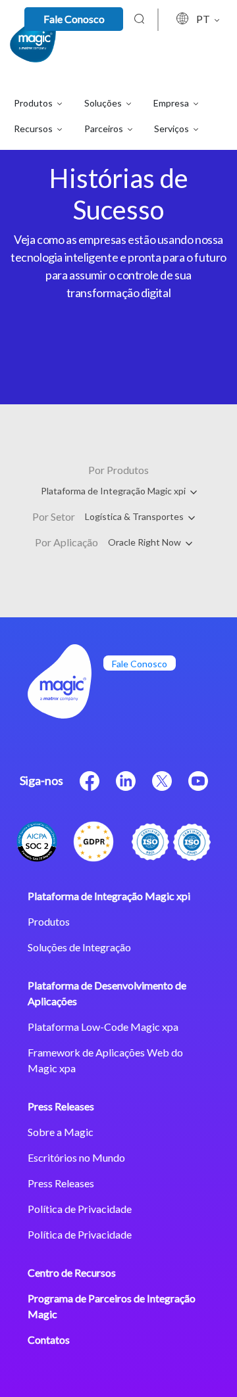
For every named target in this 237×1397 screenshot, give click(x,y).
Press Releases (61, 1106)
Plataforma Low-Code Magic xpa (103, 1026)
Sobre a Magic (60, 1131)
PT (204, 18)
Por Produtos (118, 469)
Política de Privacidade (80, 1208)
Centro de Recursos (72, 1272)
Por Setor (53, 516)
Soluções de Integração (79, 947)
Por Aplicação (66, 542)
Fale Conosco (74, 18)
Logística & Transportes (135, 516)
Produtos (49, 921)
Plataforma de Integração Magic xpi (114, 490)
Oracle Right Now (145, 542)
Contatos (49, 1339)
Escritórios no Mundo (76, 1157)
